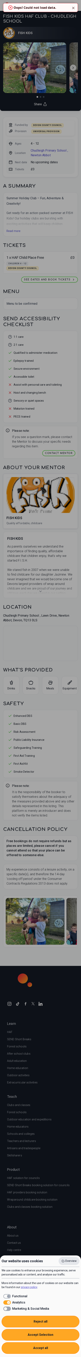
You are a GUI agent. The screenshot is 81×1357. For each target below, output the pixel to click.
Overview (71, 1260)
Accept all (40, 1348)
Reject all (40, 1321)
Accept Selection (40, 1335)
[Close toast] (73, 7)
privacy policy (29, 1287)
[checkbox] (14, 1296)
